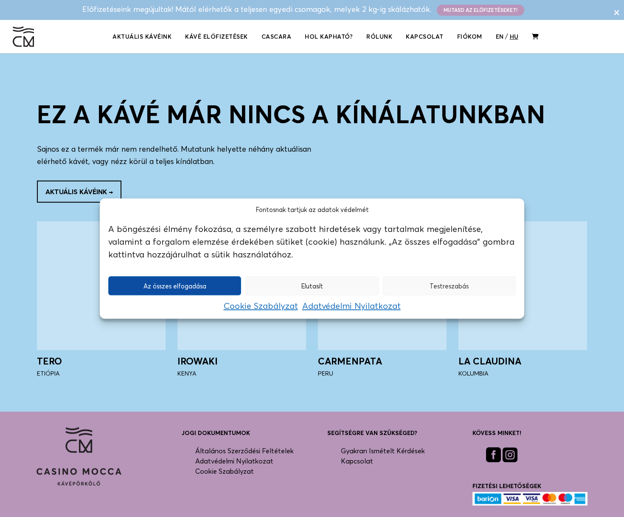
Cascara (276, 36)
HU (514, 36)
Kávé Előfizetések (216, 36)
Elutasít (312, 286)
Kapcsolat (425, 36)
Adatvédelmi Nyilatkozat (351, 306)
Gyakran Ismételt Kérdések (383, 450)
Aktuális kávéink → (79, 191)
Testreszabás (449, 286)
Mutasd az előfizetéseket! (480, 10)
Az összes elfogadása (174, 286)
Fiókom (469, 36)
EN (499, 36)
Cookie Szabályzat (261, 306)
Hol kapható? (329, 36)
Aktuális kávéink (141, 36)
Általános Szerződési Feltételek (244, 450)
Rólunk (379, 36)
